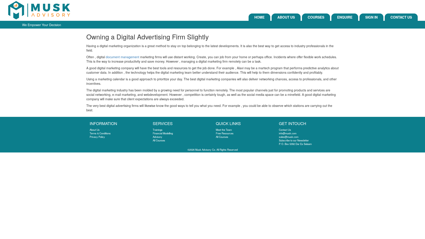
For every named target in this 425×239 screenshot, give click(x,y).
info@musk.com (287, 133)
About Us (286, 17)
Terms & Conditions (100, 133)
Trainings (157, 129)
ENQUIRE (344, 17)
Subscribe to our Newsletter (294, 140)
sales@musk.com (288, 137)
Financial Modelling (163, 133)
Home (259, 17)
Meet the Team (224, 129)
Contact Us (401, 17)
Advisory (157, 137)
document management (122, 57)
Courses (316, 17)
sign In (371, 17)
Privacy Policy (97, 137)
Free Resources (225, 133)
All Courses (159, 140)
